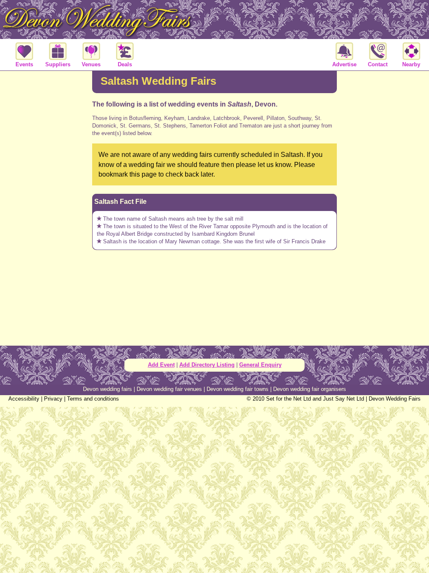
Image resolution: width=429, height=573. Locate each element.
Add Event (161, 365)
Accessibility (23, 399)
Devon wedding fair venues (169, 389)
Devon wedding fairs (107, 389)
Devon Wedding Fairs (395, 399)
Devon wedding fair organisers (309, 389)
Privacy (53, 399)
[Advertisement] (46, 207)
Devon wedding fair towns (238, 389)
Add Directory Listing (207, 365)
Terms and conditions (93, 399)
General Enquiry (260, 365)
